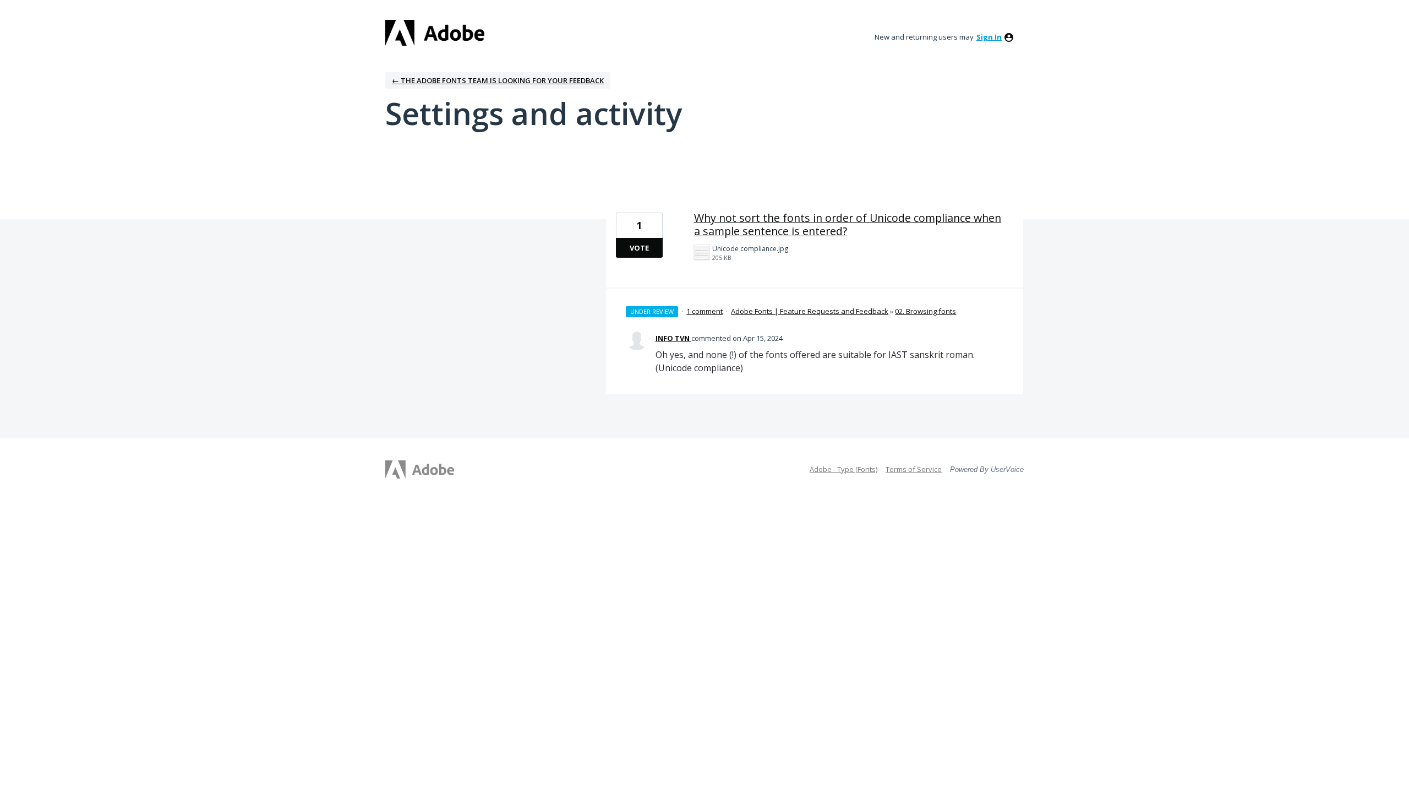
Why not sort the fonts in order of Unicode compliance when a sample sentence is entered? (847, 224)
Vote (639, 248)
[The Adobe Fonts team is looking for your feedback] (434, 33)
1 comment (704, 311)
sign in (989, 37)
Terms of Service (914, 469)
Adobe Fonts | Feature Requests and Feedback (809, 311)
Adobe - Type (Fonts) (843, 469)
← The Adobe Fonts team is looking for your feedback (498, 80)
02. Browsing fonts (925, 311)
